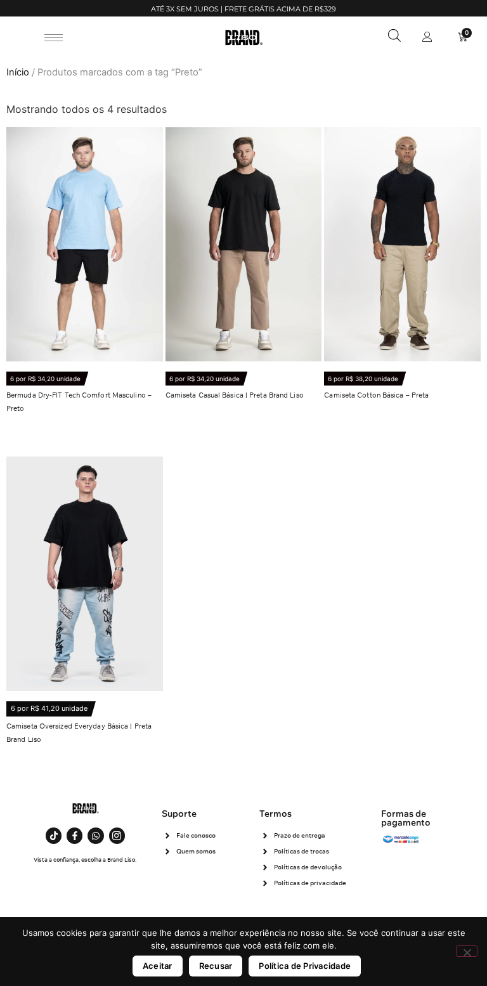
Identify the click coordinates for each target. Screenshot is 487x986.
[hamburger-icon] (53, 37)
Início (17, 72)
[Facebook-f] (74, 835)
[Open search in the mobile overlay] (394, 35)
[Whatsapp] (95, 835)
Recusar (216, 966)
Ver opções (42, 445)
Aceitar (157, 966)
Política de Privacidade (305, 966)
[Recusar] (466, 951)
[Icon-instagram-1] (117, 835)
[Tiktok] (54, 835)
